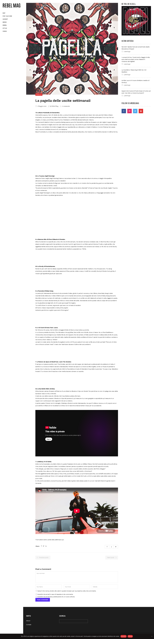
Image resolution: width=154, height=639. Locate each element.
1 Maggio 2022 (41, 106)
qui (63, 540)
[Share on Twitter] (43, 546)
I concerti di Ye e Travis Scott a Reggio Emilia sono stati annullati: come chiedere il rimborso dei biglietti (136, 59)
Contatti (28, 624)
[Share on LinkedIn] (46, 546)
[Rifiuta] (152, 636)
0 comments (66, 106)
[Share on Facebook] (41, 546)
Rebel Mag (55, 106)
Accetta (123, 636)
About (28, 621)
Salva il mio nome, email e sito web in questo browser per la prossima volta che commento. (67, 591)
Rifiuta (130, 636)
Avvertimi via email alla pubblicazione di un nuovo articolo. (56, 597)
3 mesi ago (127, 64)
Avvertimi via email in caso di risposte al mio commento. (55, 594)
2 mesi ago (127, 52)
